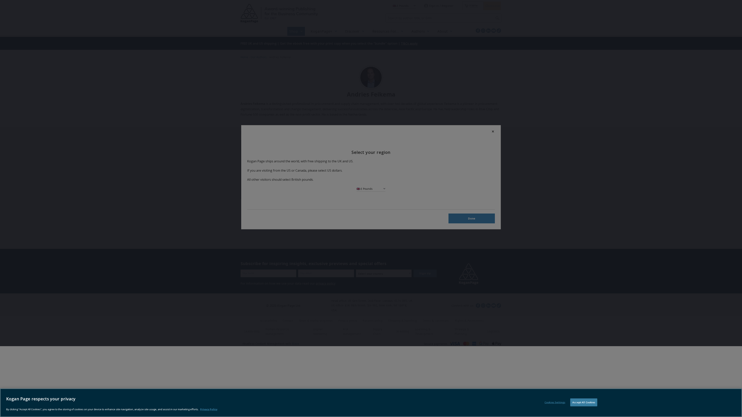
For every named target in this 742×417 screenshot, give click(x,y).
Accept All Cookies (583, 402)
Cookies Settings (555, 402)
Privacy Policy (208, 409)
